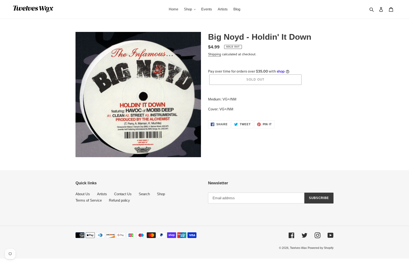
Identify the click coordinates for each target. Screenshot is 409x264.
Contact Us (123, 194)
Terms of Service (89, 200)
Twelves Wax (298, 248)
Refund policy (119, 200)
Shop (161, 194)
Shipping (214, 54)
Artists (102, 194)
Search (144, 194)
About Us (83, 194)
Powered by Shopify (320, 248)
